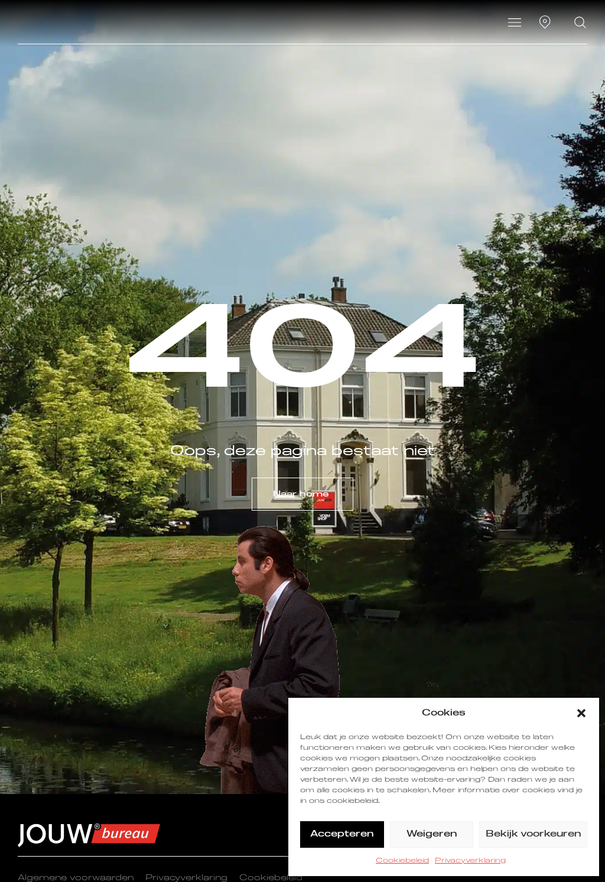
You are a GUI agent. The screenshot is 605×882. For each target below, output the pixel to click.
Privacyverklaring (470, 860)
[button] (581, 713)
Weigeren (431, 833)
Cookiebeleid (402, 860)
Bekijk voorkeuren (533, 833)
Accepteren (341, 833)
